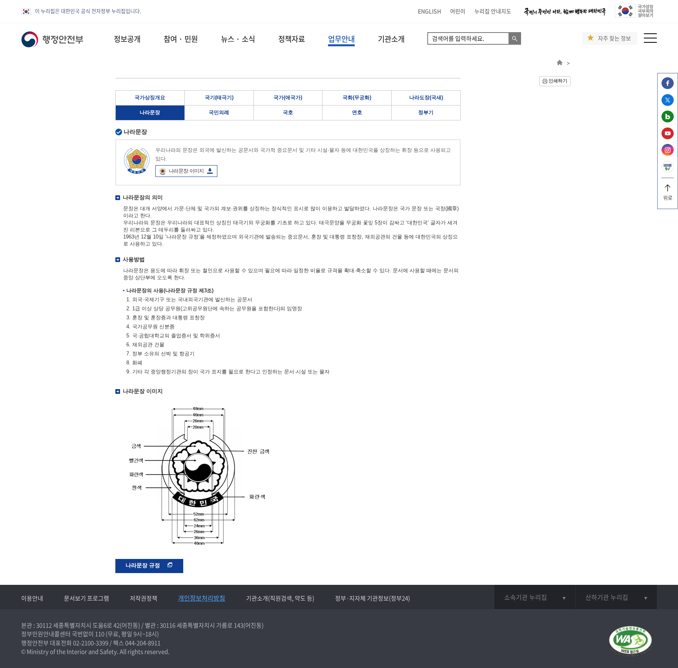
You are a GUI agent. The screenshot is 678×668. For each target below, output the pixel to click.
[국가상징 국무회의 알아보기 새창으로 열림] (634, 15)
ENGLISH (429, 11)
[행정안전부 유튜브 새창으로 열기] (668, 137)
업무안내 (341, 38)
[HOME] (559, 63)
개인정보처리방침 (201, 597)
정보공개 (127, 38)
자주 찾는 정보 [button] (614, 38)
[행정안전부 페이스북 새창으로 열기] (668, 87)
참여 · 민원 (181, 38)
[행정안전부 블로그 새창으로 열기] (668, 120)
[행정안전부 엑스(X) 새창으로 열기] (668, 103)
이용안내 (32, 598)
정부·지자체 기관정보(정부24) (372, 598)
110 (100, 634)
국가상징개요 (150, 97)
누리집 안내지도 (492, 11)
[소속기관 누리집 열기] (534, 597)
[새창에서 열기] (630, 642)
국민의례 (219, 112)
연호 (357, 112)
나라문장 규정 (144, 565)
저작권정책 (143, 598)
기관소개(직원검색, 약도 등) (280, 598)
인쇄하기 (558, 81)
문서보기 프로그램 (86, 598)
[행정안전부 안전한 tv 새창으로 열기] (668, 170)
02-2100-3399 (90, 643)
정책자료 (291, 38)
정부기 (426, 112)
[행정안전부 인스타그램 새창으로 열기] (668, 153)
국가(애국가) (287, 97)
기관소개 (391, 38)
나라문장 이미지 (186, 171)
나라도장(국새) (426, 97)
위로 (668, 197)
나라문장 (150, 112)
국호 (288, 112)
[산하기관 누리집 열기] (616, 597)
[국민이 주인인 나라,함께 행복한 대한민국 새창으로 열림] (565, 15)
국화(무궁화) (357, 97)
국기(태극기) (219, 97)
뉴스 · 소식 (238, 38)
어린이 (457, 11)
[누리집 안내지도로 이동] (650, 40)
